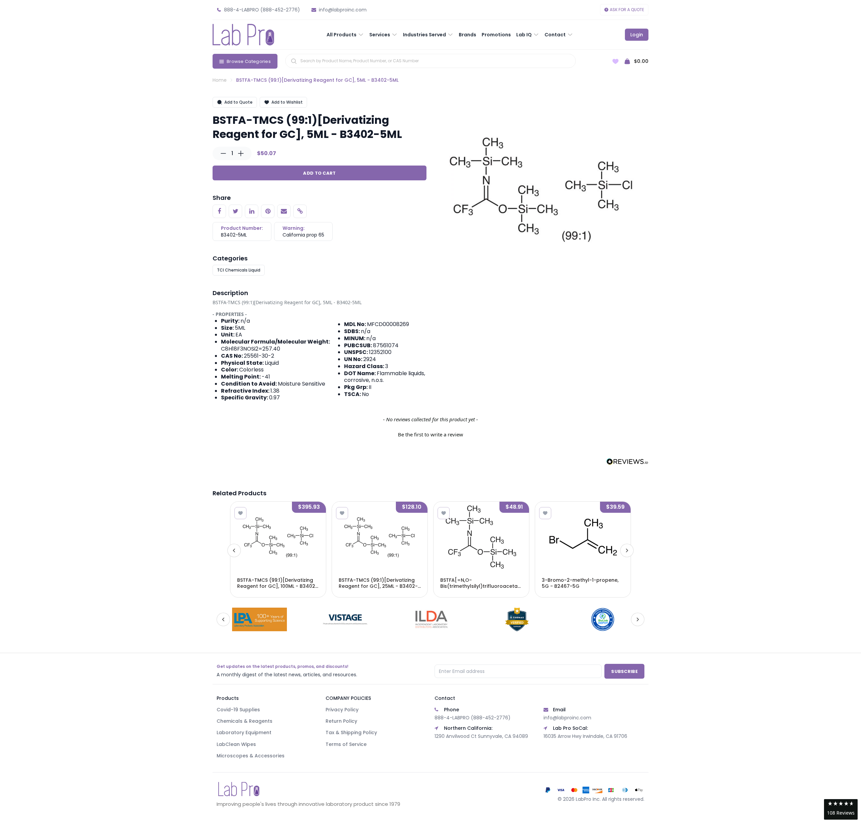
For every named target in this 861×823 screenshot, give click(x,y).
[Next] (627, 550)
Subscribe (624, 671)
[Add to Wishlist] (240, 513)
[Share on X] (235, 211)
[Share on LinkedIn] (251, 211)
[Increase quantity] (241, 153)
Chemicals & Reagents (244, 721)
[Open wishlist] (615, 61)
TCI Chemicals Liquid (238, 270)
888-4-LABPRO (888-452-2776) (473, 717)
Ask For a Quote (627, 9)
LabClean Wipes (236, 744)
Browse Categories (249, 61)
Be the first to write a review (430, 434)
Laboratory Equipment (244, 732)
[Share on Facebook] (219, 211)
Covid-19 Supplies (238, 709)
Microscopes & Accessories (251, 755)
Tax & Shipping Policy (351, 732)
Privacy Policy (342, 709)
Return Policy (341, 721)
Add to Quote (238, 102)
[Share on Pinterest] (267, 211)
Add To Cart (319, 173)
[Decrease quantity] (223, 153)
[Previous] (234, 550)
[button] (430, 433)
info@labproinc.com (567, 717)
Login (636, 34)
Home (220, 80)
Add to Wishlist (287, 102)
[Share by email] (284, 211)
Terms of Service (346, 744)
